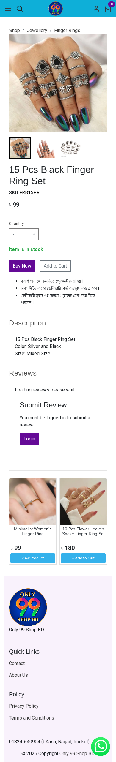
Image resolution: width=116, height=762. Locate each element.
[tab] (58, 323)
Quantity (16, 223)
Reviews (23, 373)
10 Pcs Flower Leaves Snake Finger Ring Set (83, 531)
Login (29, 439)
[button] (45, 148)
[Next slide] (97, 148)
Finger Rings (67, 30)
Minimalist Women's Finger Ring (32, 531)
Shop (14, 30)
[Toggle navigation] (8, 8)
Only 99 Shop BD (77, 753)
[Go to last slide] (18, 148)
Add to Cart (55, 266)
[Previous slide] (18, 521)
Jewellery (37, 30)
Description (27, 323)
